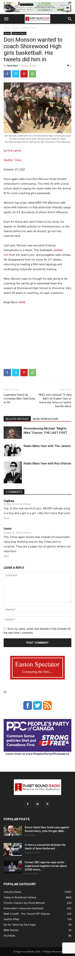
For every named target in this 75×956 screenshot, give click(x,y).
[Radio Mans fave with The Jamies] (13, 450)
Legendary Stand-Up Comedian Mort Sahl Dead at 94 (19, 398)
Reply (6, 518)
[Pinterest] (24, 73)
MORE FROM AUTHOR (45, 419)
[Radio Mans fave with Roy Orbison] (13, 473)
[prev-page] (6, 481)
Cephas (9, 500)
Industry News (29, 27)
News (16, 27)
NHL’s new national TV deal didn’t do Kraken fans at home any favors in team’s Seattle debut (55, 400)
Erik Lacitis (14, 150)
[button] (6, 19)
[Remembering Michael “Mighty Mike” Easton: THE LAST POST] (13, 432)
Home (7, 27)
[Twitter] (15, 73)
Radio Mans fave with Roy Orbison (47, 463)
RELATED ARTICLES (17, 419)
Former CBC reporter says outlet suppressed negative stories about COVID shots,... (46, 866)
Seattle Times (12, 160)
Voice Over (12, 65)
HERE (21, 302)
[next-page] (11, 481)
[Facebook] (7, 73)
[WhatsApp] (32, 73)
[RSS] (37, 804)
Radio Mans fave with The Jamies (47, 446)
